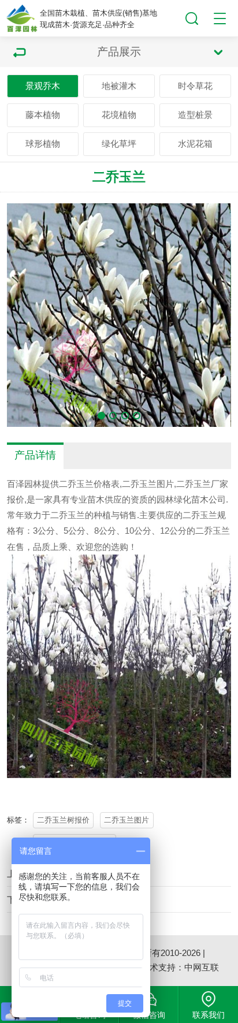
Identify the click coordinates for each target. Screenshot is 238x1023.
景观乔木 (42, 86)
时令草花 (195, 86)
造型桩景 (195, 115)
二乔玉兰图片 (126, 820)
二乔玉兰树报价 (63, 820)
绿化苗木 (191, 499)
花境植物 (119, 115)
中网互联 (201, 967)
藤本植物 (42, 115)
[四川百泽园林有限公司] (21, 18)
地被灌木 (119, 86)
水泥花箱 (195, 143)
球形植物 (42, 143)
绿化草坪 (119, 143)
